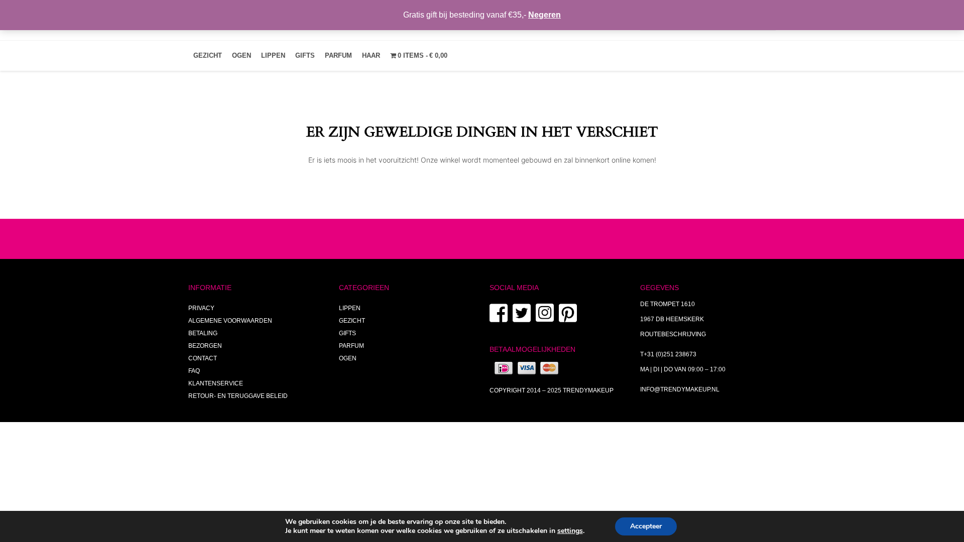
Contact (202, 358)
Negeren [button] (544, 15)
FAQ (194, 370)
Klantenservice (215, 383)
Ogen (241, 55)
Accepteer (646, 526)
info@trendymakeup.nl (679, 389)
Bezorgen (205, 345)
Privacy (201, 308)
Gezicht (207, 55)
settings (570, 530)
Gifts (305, 55)
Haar (371, 55)
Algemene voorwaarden (230, 320)
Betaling (202, 333)
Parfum (338, 55)
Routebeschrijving (673, 334)
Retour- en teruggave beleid (238, 395)
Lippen (273, 55)
